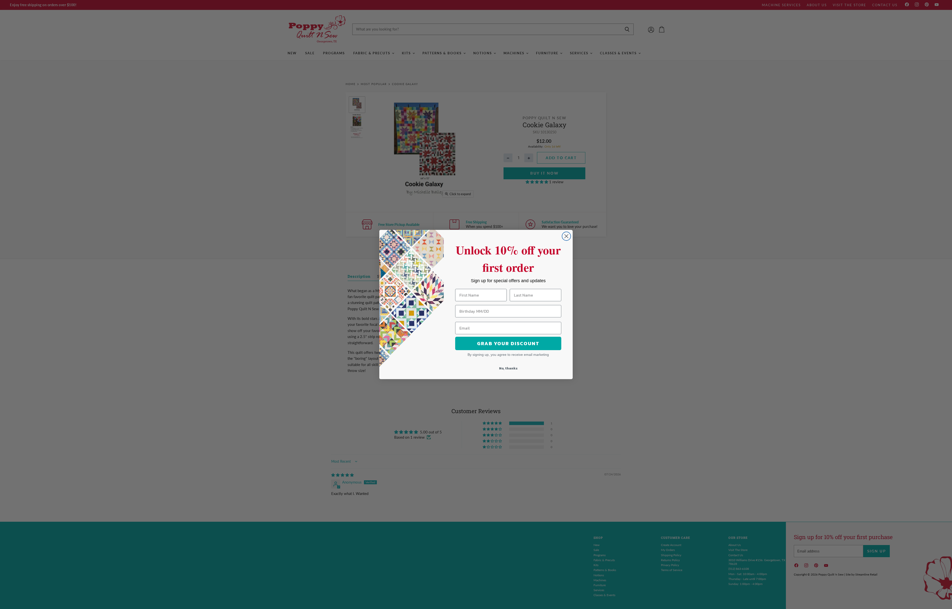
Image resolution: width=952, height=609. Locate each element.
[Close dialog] (566, 236)
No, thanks (508, 368)
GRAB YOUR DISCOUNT (508, 343)
